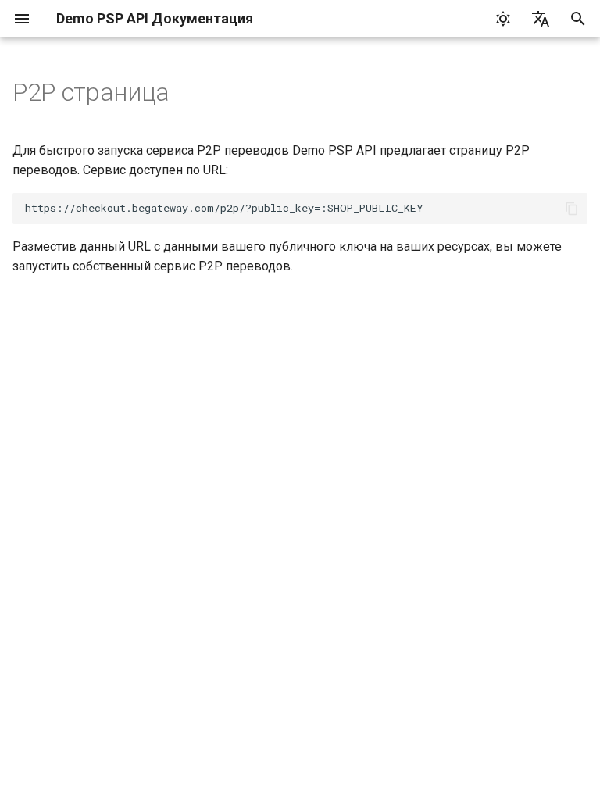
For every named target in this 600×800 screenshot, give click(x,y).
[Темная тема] (503, 18)
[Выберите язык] (540, 18)
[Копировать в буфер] (571, 208)
